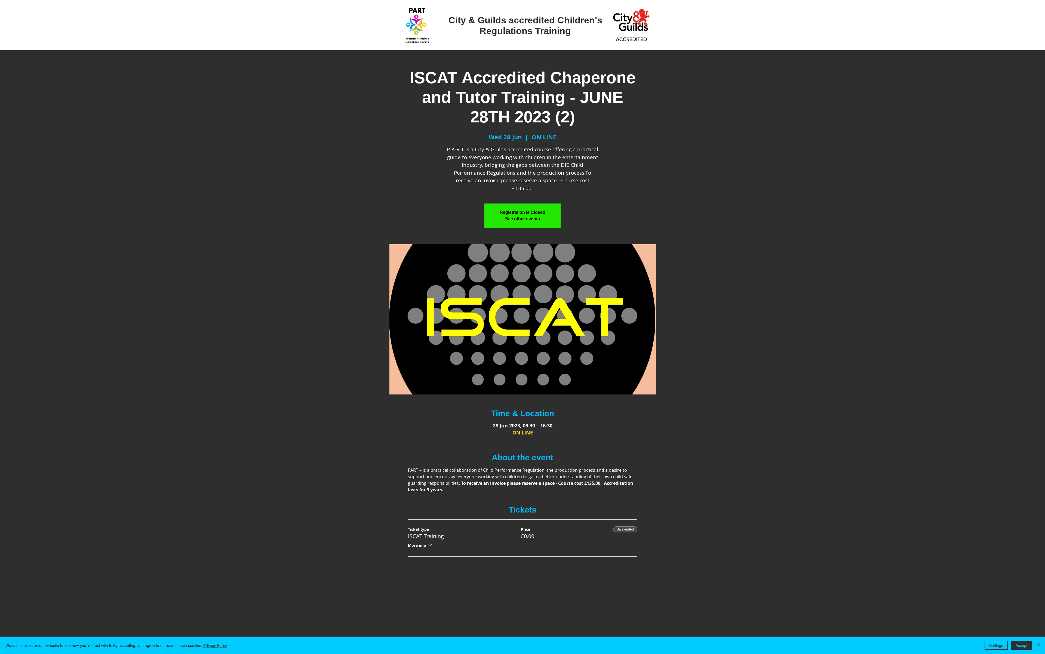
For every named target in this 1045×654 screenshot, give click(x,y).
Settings (996, 645)
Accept (1021, 645)
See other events (522, 219)
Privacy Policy (215, 645)
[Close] (1038, 645)
